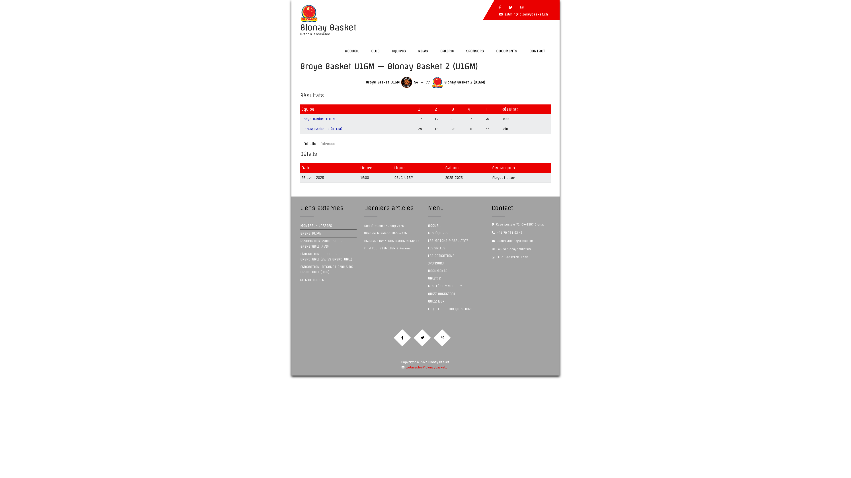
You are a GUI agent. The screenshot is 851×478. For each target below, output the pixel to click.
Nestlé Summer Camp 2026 (384, 225)
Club (375, 51)
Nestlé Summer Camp (446, 286)
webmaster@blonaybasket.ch (426, 367)
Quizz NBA (436, 301)
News (423, 51)
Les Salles (436, 248)
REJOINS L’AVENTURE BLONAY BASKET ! (391, 241)
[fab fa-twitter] (510, 7)
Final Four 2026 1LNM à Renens (387, 248)
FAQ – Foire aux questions (450, 309)
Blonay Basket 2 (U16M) (321, 129)
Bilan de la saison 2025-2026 (385, 233)
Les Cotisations (441, 256)
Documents (506, 51)
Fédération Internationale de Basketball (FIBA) (326, 269)
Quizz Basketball (442, 294)
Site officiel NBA (314, 280)
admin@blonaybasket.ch (526, 14)
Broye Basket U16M (318, 119)
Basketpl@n (311, 233)
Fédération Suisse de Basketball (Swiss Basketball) (326, 256)
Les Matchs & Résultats (448, 241)
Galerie (447, 51)
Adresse (327, 144)
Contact (537, 51)
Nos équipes (438, 233)
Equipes (399, 51)
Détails (310, 144)
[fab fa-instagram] (521, 7)
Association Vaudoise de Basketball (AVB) (321, 244)
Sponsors (475, 51)
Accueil (352, 51)
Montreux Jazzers (316, 226)
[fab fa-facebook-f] (500, 7)
